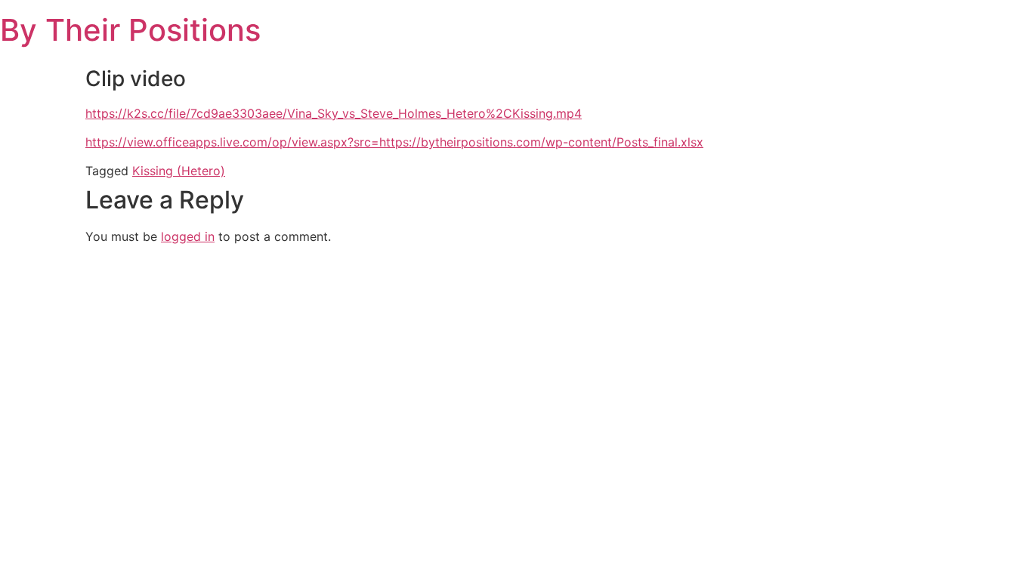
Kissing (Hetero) (178, 170)
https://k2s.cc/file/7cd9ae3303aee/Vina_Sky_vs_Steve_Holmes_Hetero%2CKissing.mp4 (333, 113)
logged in (188, 236)
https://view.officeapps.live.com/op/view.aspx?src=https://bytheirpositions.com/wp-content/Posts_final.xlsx (394, 142)
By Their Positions (130, 29)
